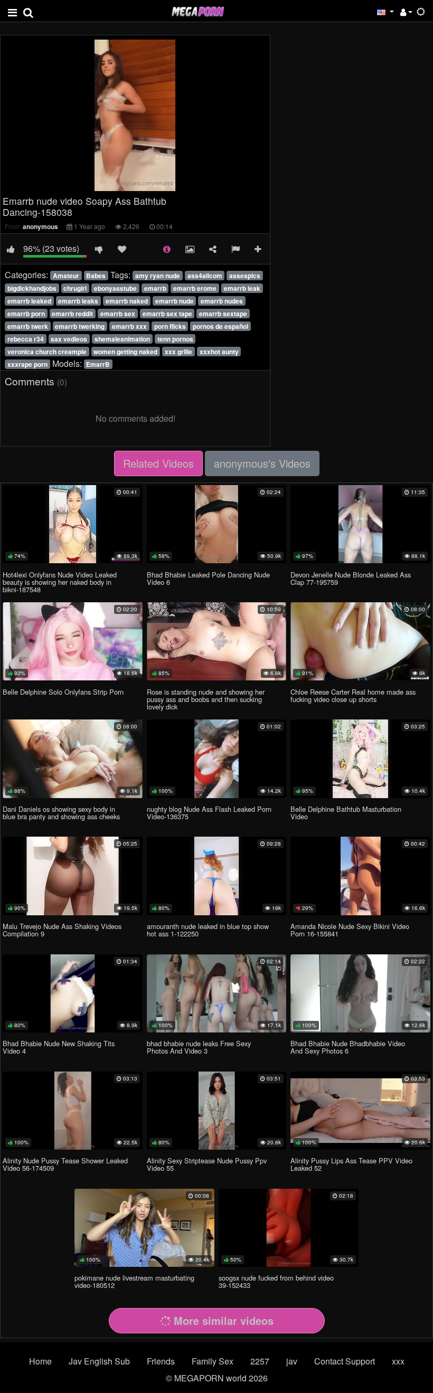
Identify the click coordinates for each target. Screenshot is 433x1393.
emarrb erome (194, 288)
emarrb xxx (129, 326)
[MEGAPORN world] (197, 10)
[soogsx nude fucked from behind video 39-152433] (289, 1228)
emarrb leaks (78, 301)
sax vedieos (69, 339)
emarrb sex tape (167, 313)
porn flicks (170, 326)
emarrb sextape (223, 313)
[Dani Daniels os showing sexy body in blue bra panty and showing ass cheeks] (73, 758)
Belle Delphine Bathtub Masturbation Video (345, 812)
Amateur (66, 275)
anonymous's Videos (262, 463)
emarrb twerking (80, 326)
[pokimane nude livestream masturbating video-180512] (144, 1228)
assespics (244, 275)
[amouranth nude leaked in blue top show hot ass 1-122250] (217, 876)
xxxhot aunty (219, 351)
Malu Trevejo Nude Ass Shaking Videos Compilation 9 (62, 930)
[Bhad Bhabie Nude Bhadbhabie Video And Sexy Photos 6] (360, 993)
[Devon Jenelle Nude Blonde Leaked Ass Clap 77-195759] (360, 524)
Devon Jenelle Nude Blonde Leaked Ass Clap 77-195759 (350, 578)
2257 (259, 1361)
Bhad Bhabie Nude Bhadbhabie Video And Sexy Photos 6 (347, 1047)
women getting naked (125, 351)
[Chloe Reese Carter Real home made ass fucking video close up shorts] (360, 641)
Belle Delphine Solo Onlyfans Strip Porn (63, 692)
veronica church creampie (47, 351)
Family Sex (212, 1361)
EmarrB (98, 364)
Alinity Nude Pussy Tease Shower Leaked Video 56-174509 (65, 1164)
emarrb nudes (222, 301)
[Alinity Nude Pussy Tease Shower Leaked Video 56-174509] (73, 1111)
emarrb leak (242, 288)
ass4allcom (204, 275)
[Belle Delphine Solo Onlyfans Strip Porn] (73, 641)
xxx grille (178, 351)
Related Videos (158, 463)
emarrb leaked (29, 301)
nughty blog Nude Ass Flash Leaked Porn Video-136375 (209, 812)
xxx (398, 1361)
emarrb (155, 288)
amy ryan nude (157, 275)
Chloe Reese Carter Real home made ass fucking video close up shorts (353, 695)
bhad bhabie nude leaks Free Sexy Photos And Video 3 (199, 1047)
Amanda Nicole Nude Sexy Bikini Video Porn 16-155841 (349, 930)
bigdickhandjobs (32, 288)
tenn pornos (175, 339)
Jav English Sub (99, 1361)
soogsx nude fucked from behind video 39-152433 (276, 1281)
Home (40, 1361)
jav (291, 1361)
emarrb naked (127, 301)
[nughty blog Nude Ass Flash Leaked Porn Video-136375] (217, 758)
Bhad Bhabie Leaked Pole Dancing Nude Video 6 (208, 578)
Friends (161, 1361)
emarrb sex (117, 313)
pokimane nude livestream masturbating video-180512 (134, 1281)
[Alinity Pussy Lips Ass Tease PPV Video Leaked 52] (360, 1111)
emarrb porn (26, 313)
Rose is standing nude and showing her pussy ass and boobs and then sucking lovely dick (206, 699)
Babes (96, 275)
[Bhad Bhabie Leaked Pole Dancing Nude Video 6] (217, 524)
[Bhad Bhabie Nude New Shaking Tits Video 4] (73, 993)
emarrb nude (174, 301)
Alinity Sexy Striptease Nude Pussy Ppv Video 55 (207, 1164)
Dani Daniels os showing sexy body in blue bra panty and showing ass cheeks (61, 812)
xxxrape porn (27, 364)
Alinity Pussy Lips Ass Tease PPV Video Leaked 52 (351, 1164)
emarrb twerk (27, 326)
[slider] (113, 183)
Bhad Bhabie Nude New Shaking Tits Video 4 (59, 1047)
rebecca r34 (25, 339)
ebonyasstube (115, 288)
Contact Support (344, 1361)
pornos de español (220, 326)
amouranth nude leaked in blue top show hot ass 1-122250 (208, 930)
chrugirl (75, 288)
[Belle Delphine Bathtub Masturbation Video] (360, 758)
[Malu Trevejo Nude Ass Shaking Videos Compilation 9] (73, 876)
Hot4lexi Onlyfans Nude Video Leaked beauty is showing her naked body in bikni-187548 (60, 582)
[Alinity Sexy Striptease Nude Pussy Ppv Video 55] (217, 1111)
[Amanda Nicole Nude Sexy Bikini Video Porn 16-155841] (360, 876)
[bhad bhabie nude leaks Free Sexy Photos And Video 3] (217, 993)
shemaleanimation (122, 339)
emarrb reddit (72, 313)
